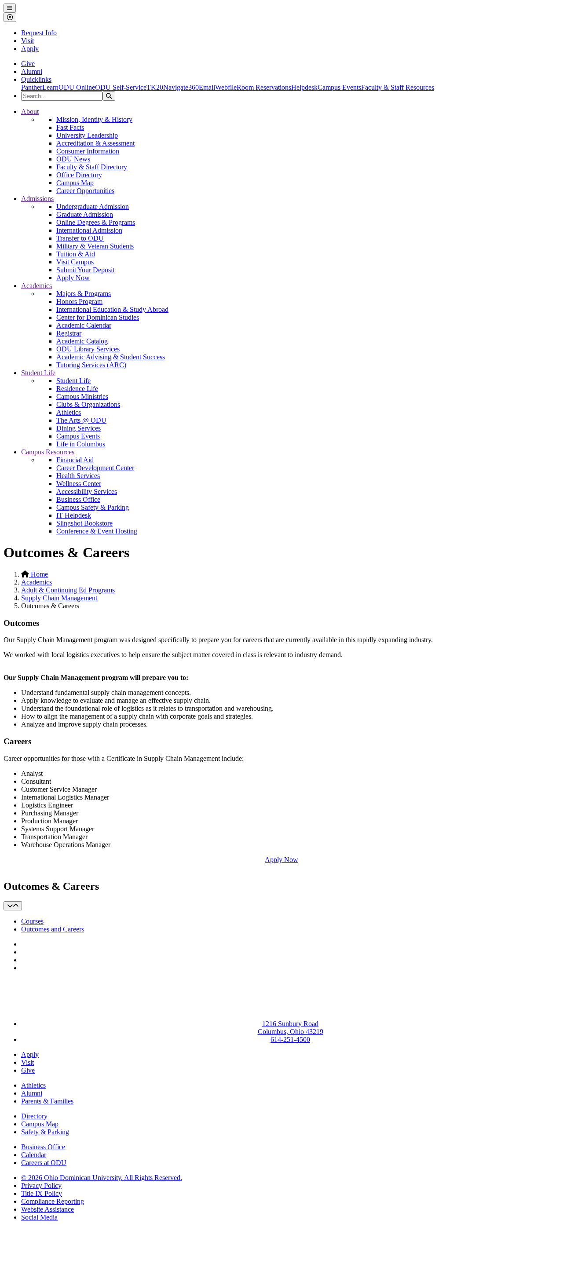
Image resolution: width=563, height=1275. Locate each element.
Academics (36, 285)
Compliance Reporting (52, 1201)
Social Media (39, 1217)
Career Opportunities (85, 190)
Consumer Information (87, 151)
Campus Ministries (82, 396)
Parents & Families (47, 1101)
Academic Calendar (83, 325)
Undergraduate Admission (92, 206)
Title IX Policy (41, 1193)
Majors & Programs (83, 293)
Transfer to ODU (80, 238)
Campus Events (339, 87)
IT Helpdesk (73, 515)
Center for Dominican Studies (97, 317)
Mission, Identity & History (94, 119)
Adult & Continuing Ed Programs (68, 590)
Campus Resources (47, 452)
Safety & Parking (45, 1132)
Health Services (78, 475)
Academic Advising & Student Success (110, 357)
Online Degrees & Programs (95, 222)
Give (28, 63)
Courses (32, 921)
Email (207, 87)
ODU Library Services (88, 349)
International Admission (89, 230)
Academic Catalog (82, 341)
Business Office (78, 499)
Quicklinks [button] (36, 79)
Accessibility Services (86, 491)
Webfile (226, 87)
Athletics (68, 412)
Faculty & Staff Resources (397, 87)
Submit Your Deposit (85, 270)
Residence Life (77, 388)
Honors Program (79, 301)
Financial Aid (75, 460)
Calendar (33, 1154)
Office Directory (79, 175)
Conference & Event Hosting (96, 531)
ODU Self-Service (120, 87)
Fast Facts (70, 127)
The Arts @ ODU (81, 420)
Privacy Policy (41, 1185)
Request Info (39, 33)
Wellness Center (78, 483)
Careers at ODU (43, 1162)
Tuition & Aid (75, 254)
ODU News (73, 159)
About (30, 111)
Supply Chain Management (59, 598)
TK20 (154, 87)
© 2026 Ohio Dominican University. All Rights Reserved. (101, 1177)
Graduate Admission (84, 214)
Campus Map (75, 182)
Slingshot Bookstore (84, 523)
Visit (27, 40)
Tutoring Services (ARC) (91, 365)
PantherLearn (39, 87)
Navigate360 (181, 87)
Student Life (38, 372)
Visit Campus (75, 262)
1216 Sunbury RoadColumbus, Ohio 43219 (290, 1027)
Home (38, 574)
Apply (30, 48)
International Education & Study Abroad (112, 309)
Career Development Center (95, 467)
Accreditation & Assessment (95, 143)
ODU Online (76, 87)
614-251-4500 (290, 1039)
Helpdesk (304, 87)
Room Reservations (264, 87)
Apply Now (73, 277)
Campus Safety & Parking (92, 507)
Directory (34, 1116)
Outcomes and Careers (52, 929)
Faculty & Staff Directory (91, 167)
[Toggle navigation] (13, 905)
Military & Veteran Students (95, 246)
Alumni (31, 71)
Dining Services (78, 428)
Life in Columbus (80, 444)
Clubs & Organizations (88, 404)
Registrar (68, 333)
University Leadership (87, 135)
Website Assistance (47, 1209)
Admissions (37, 198)
